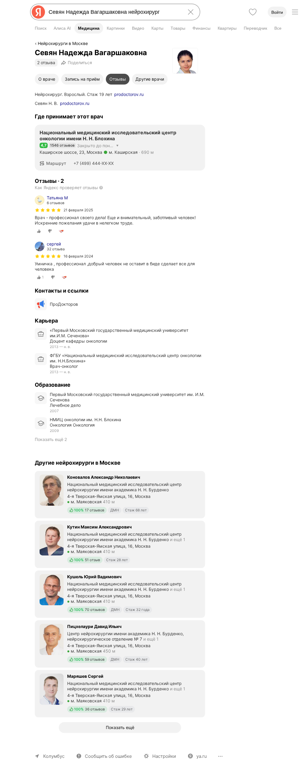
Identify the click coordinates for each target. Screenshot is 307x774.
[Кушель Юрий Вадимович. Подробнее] (120, 593)
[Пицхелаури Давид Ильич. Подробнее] (120, 643)
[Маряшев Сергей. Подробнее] (120, 693)
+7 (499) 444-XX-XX (93, 163)
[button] (55, 163)
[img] (48, 210)
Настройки (164, 756)
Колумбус (53, 756)
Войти (277, 12)
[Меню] (295, 12)
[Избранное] (252, 12)
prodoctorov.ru (129, 94)
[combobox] (114, 12)
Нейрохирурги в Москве (63, 43)
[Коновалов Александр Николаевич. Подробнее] (120, 494)
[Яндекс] (38, 12)
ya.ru (201, 756)
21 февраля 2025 (78, 210)
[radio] (39, 231)
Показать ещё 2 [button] (51, 439)
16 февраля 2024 (78, 256)
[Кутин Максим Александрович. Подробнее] (120, 543)
